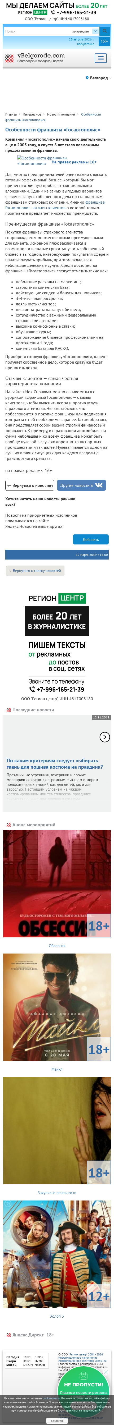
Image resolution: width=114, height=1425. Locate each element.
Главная (11, 114)
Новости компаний (61, 114)
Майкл (80, 1056)
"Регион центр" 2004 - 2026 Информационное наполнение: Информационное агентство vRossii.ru (82, 1358)
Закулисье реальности (74, 1179)
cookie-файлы (51, 1398)
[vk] (99, 485)
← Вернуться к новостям (30, 485)
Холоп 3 (80, 1303)
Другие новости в (76, 485)
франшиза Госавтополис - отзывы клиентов (55, 204)
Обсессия (79, 932)
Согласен (57, 1421)
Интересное (32, 114)
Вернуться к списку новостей (37, 570)
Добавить (91, 539)
